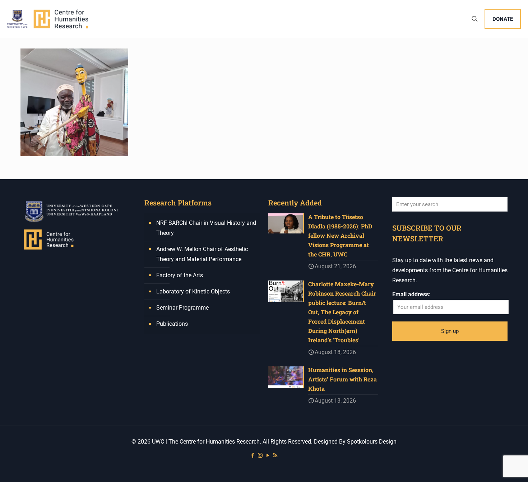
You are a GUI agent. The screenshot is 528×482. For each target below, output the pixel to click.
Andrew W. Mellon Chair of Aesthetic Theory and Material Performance (202, 254)
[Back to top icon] (493, 467)
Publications (172, 323)
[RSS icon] (275, 455)
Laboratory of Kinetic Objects (193, 291)
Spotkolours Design (372, 441)
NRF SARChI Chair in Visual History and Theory (206, 227)
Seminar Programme (182, 307)
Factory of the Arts (179, 275)
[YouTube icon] (267, 455)
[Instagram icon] (260, 455)
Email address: (411, 294)
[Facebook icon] (252, 455)
